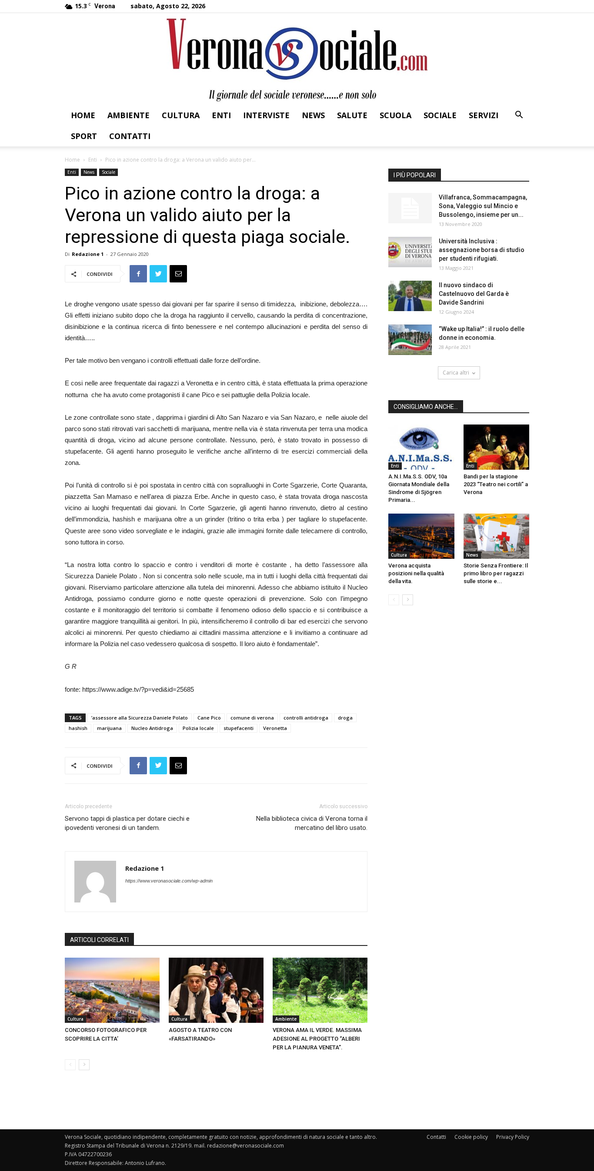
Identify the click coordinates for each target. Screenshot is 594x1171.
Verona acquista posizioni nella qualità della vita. (416, 573)
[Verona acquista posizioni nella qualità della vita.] (421, 536)
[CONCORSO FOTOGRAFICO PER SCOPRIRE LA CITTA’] (112, 990)
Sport (84, 136)
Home (83, 115)
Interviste (266, 115)
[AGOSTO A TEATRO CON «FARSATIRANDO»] (216, 990)
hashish (78, 728)
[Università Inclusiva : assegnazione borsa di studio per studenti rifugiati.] (410, 252)
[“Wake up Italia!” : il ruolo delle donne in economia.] (410, 340)
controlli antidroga (306, 717)
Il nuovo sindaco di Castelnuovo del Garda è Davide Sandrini (474, 294)
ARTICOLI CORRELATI (99, 939)
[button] (518, 116)
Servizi (483, 115)
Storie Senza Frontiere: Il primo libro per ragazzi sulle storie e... (496, 573)
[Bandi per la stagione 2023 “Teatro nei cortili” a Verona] (497, 447)
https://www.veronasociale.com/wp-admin (169, 880)
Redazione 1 (87, 254)
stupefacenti (239, 728)
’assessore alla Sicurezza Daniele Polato (139, 717)
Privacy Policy (512, 1137)
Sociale (440, 115)
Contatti (129, 136)
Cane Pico (209, 717)
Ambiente (128, 115)
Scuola (395, 115)
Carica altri (456, 372)
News (313, 115)
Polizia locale (198, 728)
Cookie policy (471, 1137)
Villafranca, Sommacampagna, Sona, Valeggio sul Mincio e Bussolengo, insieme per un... (483, 206)
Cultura (181, 115)
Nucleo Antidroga (152, 728)
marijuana (109, 728)
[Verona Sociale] (297, 59)
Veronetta (275, 728)
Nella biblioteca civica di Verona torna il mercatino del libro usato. (311, 823)
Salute (352, 115)
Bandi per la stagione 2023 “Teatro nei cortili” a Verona (496, 484)
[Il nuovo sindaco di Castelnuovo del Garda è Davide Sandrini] (410, 296)
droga (345, 717)
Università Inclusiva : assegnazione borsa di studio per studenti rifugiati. (481, 250)
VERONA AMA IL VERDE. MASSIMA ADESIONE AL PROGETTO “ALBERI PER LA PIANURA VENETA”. (317, 1039)
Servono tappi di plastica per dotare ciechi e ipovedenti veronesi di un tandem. (127, 823)
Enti (221, 115)
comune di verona (252, 717)
